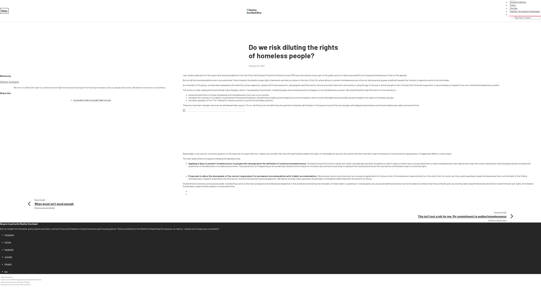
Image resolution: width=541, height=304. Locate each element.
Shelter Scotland (9, 81)
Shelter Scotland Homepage (525, 11)
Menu (4, 10)
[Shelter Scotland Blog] (256, 11)
